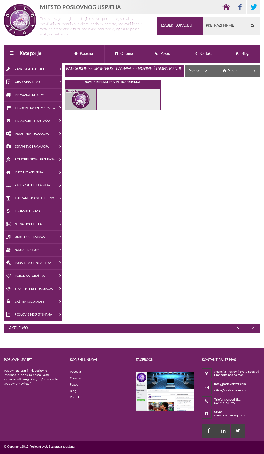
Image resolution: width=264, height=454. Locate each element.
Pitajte (232, 71)
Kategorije (31, 53)
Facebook (239, 7)
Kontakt (75, 397)
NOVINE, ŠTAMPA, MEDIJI (159, 69)
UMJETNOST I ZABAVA (112, 69)
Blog (73, 391)
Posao (74, 384)
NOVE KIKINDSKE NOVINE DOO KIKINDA (112, 82)
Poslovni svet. (38, 446)
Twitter (253, 7)
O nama (75, 378)
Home (226, 7)
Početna (75, 371)
